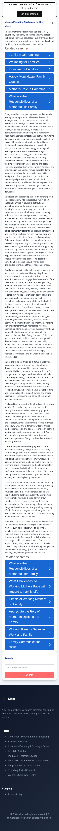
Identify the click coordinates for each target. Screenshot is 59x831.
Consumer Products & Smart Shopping (29, 736)
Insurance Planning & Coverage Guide (28, 746)
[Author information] (52, 23)
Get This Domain (29, 13)
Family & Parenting (18, 741)
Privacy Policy (15, 794)
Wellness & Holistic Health (22, 775)
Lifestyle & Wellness (18, 751)
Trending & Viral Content (21, 770)
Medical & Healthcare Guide (22, 755)
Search (29, 675)
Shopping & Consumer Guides (24, 765)
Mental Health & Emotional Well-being (28, 760)
